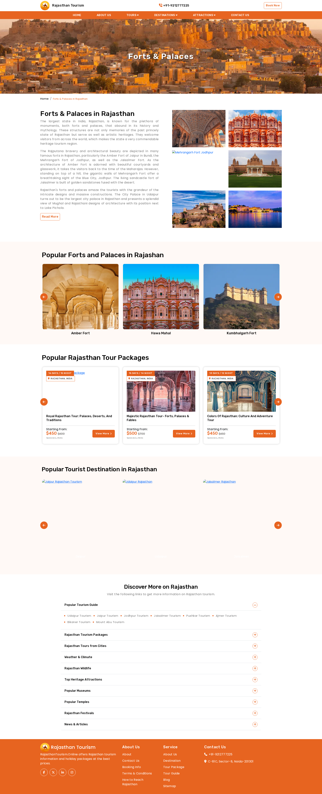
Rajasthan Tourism (67, 5)
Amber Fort (80, 333)
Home (77, 15)
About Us (104, 15)
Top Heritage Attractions (83, 679)
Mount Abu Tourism (110, 622)
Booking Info (131, 767)
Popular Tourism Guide (81, 605)
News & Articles (76, 724)
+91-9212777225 (176, 5)
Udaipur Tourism (79, 616)
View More (102, 433)
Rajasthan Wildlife (77, 668)
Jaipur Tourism (107, 616)
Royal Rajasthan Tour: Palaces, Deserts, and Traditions (79, 418)
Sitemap (169, 786)
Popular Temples (76, 702)
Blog (166, 780)
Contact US (240, 15)
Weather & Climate (78, 657)
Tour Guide (171, 773)
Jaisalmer (241, 556)
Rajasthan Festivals (79, 713)
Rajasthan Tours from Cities (85, 646)
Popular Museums (77, 690)
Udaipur (161, 556)
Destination (172, 761)
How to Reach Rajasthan (132, 782)
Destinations (165, 15)
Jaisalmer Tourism (167, 616)
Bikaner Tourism (79, 622)
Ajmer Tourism (226, 616)
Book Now (273, 5)
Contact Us (130, 761)
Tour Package (173, 767)
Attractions (203, 15)
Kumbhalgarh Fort (241, 333)
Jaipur (80, 556)
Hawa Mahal (161, 333)
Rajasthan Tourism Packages (86, 634)
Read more (50, 216)
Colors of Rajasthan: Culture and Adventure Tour (240, 418)
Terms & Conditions (137, 773)
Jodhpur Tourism (136, 616)
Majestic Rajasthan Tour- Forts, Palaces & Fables (158, 418)
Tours (132, 15)
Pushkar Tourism (198, 616)
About (127, 754)
